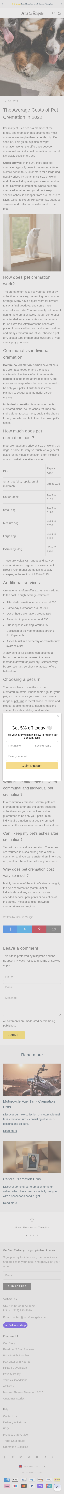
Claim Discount (32, 765)
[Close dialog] (58, 716)
